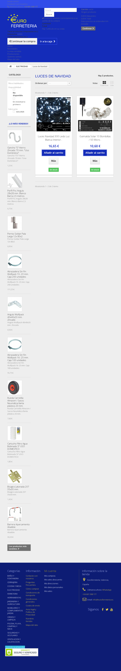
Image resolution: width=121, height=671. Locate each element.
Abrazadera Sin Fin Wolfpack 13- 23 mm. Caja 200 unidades (18, 274)
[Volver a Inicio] (10, 66)
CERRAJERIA (12, 582)
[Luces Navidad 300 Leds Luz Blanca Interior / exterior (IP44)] (54, 114)
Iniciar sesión (13, 1)
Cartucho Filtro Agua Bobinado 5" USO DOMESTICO (17, 446)
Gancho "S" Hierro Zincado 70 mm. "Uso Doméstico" (18, 150)
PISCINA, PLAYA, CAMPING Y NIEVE (14, 626)
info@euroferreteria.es (103, 599)
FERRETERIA (12, 593)
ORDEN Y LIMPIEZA (11, 618)
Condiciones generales (31, 600)
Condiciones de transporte (33, 594)
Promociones (13, 54)
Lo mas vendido (14, 51)
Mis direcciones (51, 583)
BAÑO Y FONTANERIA (13, 577)
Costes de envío (33, 605)
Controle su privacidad (15, 647)
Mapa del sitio (13, 59)
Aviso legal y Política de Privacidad (31, 612)
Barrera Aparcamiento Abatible (18, 525)
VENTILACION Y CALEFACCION (14, 640)
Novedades (12, 48)
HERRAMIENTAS (14, 597)
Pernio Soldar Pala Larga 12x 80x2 (16, 235)
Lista (112, 85)
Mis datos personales (53, 587)
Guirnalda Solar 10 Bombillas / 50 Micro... (95, 138)
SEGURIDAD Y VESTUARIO (13, 634)
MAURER (20, 111)
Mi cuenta (50, 571)
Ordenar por (41, 83)
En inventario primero (19, 103)
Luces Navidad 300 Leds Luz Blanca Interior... (54, 138)
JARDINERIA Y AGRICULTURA (13, 602)
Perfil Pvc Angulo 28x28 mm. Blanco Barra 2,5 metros (16, 193)
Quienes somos (14, 56)
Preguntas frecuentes (31, 583)
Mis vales (48, 591)
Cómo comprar (32, 588)
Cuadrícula (104, 85)
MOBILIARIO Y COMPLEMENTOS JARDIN (15, 611)
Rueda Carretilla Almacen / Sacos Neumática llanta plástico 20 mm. (15, 401)
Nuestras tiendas (30, 620)
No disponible (18, 94)
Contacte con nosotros (17, 4)
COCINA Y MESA (14, 586)
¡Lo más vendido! (18, 123)
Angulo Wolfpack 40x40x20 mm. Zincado (15, 317)
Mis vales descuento (53, 579)
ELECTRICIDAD (13, 590)
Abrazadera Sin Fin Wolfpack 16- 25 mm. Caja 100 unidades (18, 357)
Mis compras (49, 575)
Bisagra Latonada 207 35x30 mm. (18, 488)
